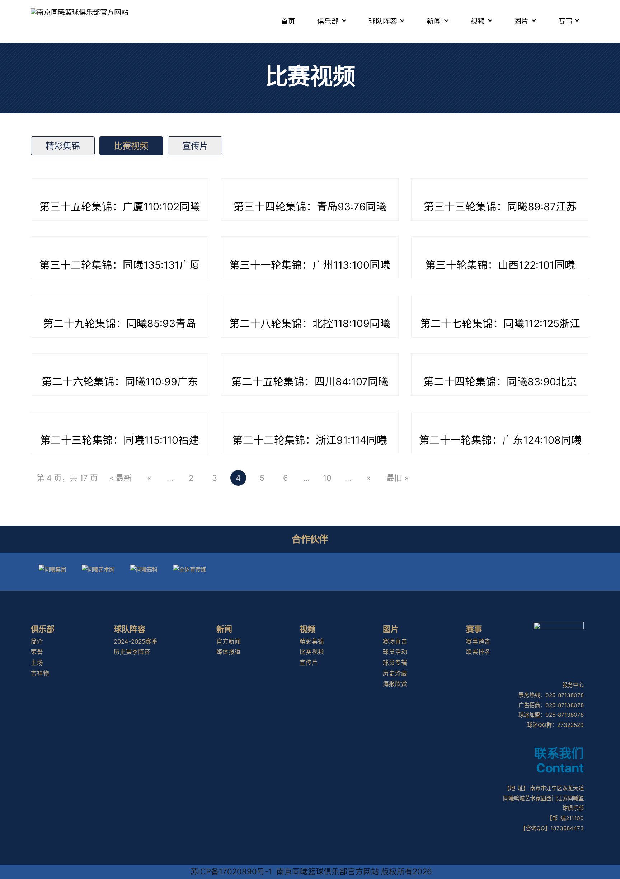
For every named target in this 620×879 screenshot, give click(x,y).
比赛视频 (131, 146)
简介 (37, 641)
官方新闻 (228, 641)
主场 (37, 662)
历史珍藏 (395, 673)
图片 (521, 21)
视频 (477, 21)
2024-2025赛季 (136, 641)
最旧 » (397, 478)
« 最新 (120, 478)
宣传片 (195, 146)
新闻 (434, 21)
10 (327, 478)
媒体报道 (228, 651)
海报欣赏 (395, 683)
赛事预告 (478, 641)
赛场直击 (395, 641)
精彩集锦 (63, 146)
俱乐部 (328, 21)
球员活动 (395, 651)
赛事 (565, 21)
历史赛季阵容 (132, 651)
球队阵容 (382, 21)
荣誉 (37, 651)
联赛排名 (478, 651)
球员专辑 (395, 662)
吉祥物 (40, 673)
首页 (288, 21)
